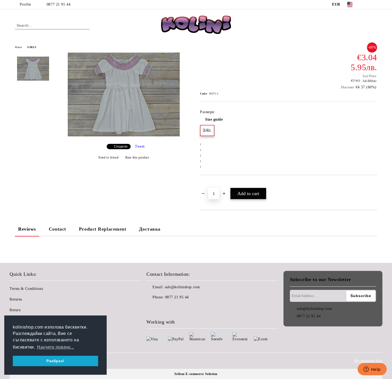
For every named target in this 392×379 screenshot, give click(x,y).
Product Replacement (102, 229)
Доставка (149, 229)
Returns (16, 299)
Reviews (27, 229)
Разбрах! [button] (55, 361)
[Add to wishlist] (210, 184)
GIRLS (32, 47)
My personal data (368, 361)
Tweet (140, 146)
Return (15, 310)
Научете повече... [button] (55, 347)
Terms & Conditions (26, 289)
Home (18, 47)
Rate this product (137, 157)
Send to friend (108, 157)
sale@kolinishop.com (182, 287)
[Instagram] (374, 4)
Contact (57, 229)
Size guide (214, 119)
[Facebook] (366, 4)
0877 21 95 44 (58, 4)
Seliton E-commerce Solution (196, 374)
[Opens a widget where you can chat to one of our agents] (372, 369)
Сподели (120, 146)
